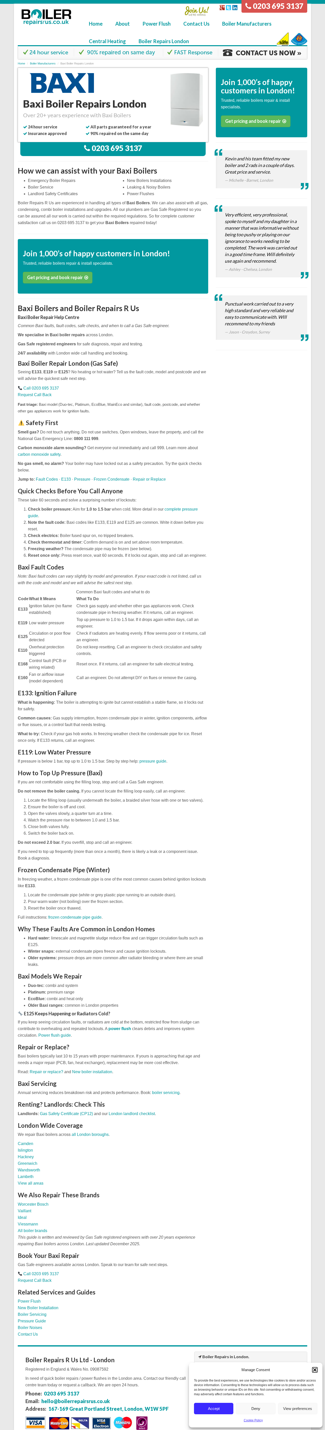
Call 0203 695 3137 (40, 388)
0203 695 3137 (277, 5)
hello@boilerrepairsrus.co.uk (75, 1401)
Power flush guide (54, 1035)
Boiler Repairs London (164, 41)
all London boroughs (90, 1134)
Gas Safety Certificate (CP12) (66, 1114)
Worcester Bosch (33, 1204)
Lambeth (26, 1176)
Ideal (22, 1217)
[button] (314, 1369)
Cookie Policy (253, 1420)
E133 (66, 479)
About (122, 24)
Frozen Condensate (111, 479)
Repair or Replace (149, 479)
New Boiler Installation (38, 1308)
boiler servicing (166, 1092)
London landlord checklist (132, 1114)
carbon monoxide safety (39, 454)
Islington (25, 1150)
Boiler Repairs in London (225, 1356)
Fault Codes (47, 479)
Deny (255, 1408)
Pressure (82, 479)
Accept (214, 1408)
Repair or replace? (46, 1072)
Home (96, 24)
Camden (25, 1143)
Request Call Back (35, 395)
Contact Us (196, 24)
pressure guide (152, 761)
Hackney (26, 1157)
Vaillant (24, 1211)
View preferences (297, 1408)
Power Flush (156, 24)
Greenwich (27, 1163)
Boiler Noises (30, 1327)
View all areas (30, 1183)
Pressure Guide (32, 1321)
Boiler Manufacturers (246, 24)
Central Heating (107, 41)
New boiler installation (92, 1072)
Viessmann (28, 1224)
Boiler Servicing (32, 1314)
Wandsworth (29, 1170)
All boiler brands (32, 1231)
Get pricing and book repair (55, 277)
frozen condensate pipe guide (75, 917)
